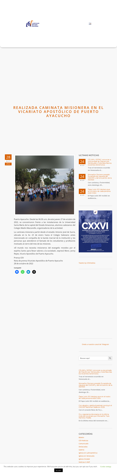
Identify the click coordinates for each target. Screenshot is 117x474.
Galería (81, 450)
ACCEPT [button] (58, 470)
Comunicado (83, 443)
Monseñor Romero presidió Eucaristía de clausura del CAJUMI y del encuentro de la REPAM (100, 177)
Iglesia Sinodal (84, 459)
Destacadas (83, 447)
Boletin (81, 437)
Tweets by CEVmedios (87, 263)
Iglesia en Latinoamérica (88, 453)
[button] (90, 24)
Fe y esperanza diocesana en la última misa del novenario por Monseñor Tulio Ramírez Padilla (94, 416)
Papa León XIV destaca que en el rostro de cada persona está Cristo (99, 191)
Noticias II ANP (84, 462)
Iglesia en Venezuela (86, 456)
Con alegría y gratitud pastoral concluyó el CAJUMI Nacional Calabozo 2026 (95, 406)
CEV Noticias (83, 440)
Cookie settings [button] (105, 466)
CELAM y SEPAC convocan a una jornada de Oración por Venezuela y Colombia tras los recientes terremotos (100, 162)
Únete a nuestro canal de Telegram (95, 344)
